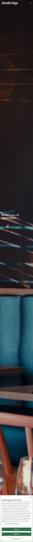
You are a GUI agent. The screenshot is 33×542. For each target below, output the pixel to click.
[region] (16, 518)
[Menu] (31, 3)
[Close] (31, 497)
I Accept (16, 529)
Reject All (16, 534)
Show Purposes (16, 539)
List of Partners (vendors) (11, 523)
